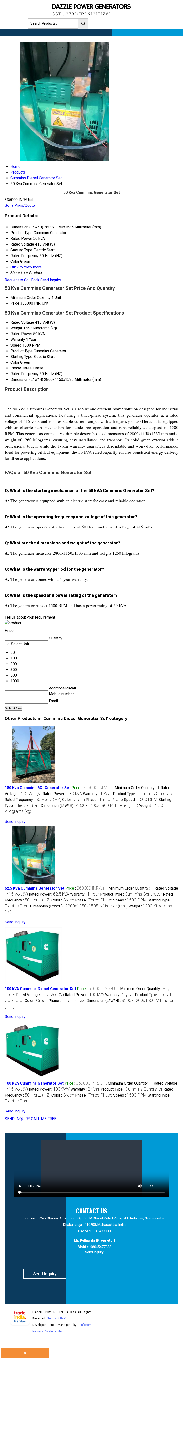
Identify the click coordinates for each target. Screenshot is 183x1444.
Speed (15, 345)
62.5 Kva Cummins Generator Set (34, 888)
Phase (15, 368)
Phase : (104, 799)
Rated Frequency (24, 374)
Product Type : (144, 793)
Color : (73, 799)
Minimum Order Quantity (30, 297)
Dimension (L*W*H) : (89, 805)
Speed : (141, 799)
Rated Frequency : (33, 799)
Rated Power (21, 334)
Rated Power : (62, 793)
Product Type (21, 351)
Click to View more (26, 267)
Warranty (17, 339)
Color (14, 362)
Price (14, 303)
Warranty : (97, 793)
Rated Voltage (22, 322)
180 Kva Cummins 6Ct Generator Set (38, 787)
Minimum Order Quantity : (137, 787)
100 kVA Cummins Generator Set (34, 1083)
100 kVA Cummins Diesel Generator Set (40, 988)
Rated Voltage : (40, 994)
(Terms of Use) (56, 1318)
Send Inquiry (50, 280)
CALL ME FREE (43, 1119)
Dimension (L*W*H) (26, 379)
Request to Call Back (22, 280)
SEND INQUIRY (17, 1119)
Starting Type (21, 356)
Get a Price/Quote (20, 205)
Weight (16, 328)
